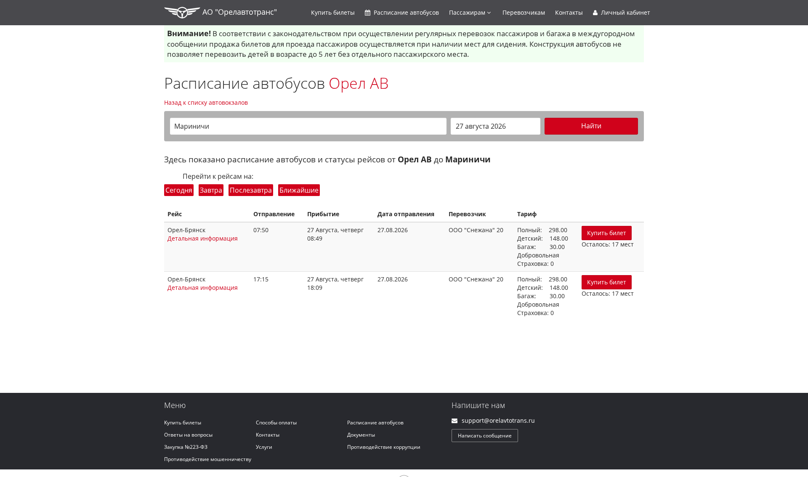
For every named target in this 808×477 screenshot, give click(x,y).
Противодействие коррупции (383, 446)
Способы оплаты (276, 422)
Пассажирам (468, 12)
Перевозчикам (523, 12)
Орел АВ (359, 83)
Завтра (211, 190)
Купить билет (606, 233)
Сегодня (178, 190)
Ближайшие (299, 190)
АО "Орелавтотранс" (238, 12)
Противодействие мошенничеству (207, 459)
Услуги (264, 446)
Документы (361, 434)
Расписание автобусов (375, 422)
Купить (333, 12)
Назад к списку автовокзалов (206, 102)
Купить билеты (182, 422)
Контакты (569, 12)
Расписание (405, 12)
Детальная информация (202, 238)
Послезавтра (251, 190)
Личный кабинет (624, 12)
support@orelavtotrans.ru (498, 420)
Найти (591, 125)
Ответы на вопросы (188, 434)
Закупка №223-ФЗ (185, 446)
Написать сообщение (485, 435)
